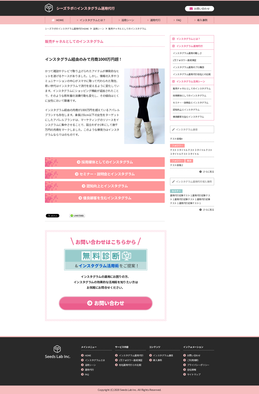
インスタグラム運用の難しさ (187, 53)
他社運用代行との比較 (130, 365)
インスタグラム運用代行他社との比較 (192, 74)
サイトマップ (193, 374)
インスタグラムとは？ (92, 20)
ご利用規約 (192, 360)
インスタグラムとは (95, 360)
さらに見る (208, 171)
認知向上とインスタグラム (107, 185)
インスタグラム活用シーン (190, 81)
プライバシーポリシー (198, 365)
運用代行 (155, 20)
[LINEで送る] (77, 215)
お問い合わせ (201, 8)
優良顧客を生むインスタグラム (107, 197)
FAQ (178, 20)
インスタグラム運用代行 (189, 46)
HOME (60, 20)
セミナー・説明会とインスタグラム (107, 173)
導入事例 (202, 20)
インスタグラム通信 (163, 355)
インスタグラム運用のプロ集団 (188, 67)
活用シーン (127, 20)
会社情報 (191, 369)
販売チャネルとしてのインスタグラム (127, 28)
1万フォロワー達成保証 (184, 60)
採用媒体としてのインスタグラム (107, 161)
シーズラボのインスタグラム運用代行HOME (67, 28)
